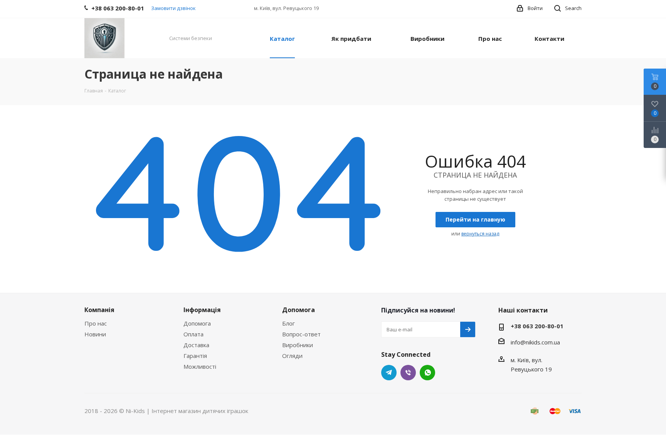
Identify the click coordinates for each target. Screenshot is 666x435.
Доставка (196, 345)
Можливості (199, 366)
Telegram (389, 372)
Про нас (95, 323)
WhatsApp (427, 372)
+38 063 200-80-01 (537, 326)
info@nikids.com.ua (535, 342)
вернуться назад (480, 233)
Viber (408, 372)
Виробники (297, 345)
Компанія (99, 310)
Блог (288, 323)
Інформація (202, 310)
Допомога (197, 323)
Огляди (292, 355)
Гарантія (195, 355)
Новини (95, 334)
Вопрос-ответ (301, 334)
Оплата (193, 334)
